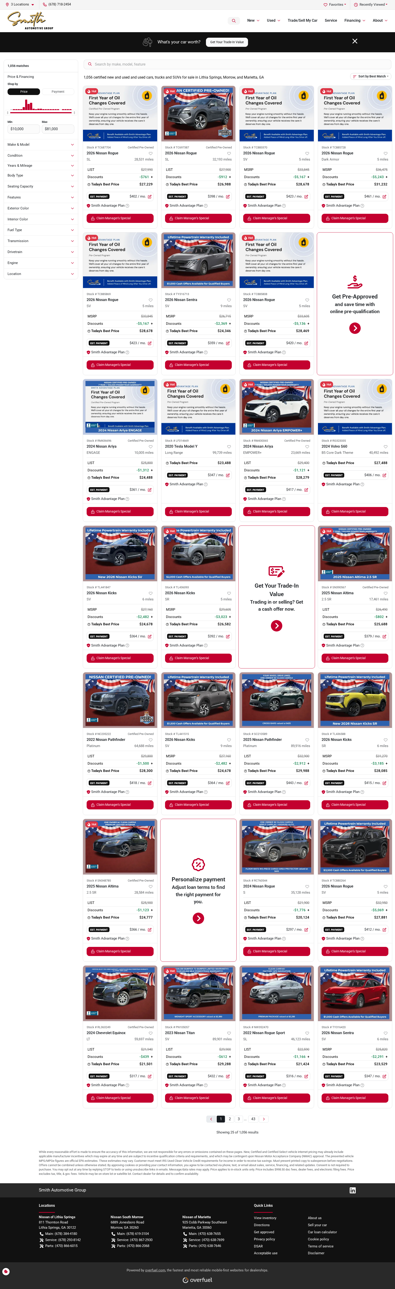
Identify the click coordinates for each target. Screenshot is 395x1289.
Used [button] (271, 20)
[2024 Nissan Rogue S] (277, 846)
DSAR (258, 1246)
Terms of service (321, 1246)
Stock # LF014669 (177, 440)
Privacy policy (264, 1239)
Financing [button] (352, 20)
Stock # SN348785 (99, 880)
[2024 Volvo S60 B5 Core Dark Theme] (355, 407)
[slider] (7, 113)
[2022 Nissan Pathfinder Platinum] (120, 700)
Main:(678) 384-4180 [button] (61, 1234)
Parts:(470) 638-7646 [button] (205, 1246)
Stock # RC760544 (255, 880)
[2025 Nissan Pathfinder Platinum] (277, 700)
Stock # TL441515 (177, 734)
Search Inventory (234, 21)
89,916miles (300, 746)
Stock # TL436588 (333, 734)
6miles (148, 599)
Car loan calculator (322, 1232)
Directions (262, 1225)
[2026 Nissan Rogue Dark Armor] (355, 113)
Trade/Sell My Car (303, 20)
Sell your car (317, 1225)
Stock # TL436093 (177, 587)
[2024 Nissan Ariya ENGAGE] (120, 407)
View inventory (265, 1218)
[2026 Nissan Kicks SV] (120, 553)
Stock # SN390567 (334, 587)
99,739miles (222, 453)
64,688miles (144, 746)
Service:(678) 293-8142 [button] (63, 1240)
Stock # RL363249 (98, 1027)
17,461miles (378, 599)
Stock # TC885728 (334, 147)
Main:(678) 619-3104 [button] (133, 1234)
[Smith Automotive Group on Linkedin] (351, 1190)
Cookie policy (318, 1239)
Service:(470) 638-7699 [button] (206, 1240)
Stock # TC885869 (99, 294)
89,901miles (222, 1039)
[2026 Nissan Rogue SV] (277, 113)
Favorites (336, 5)
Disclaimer (316, 1253)
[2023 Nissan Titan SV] (198, 993)
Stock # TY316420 (334, 1027)
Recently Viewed (372, 5)
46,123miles (300, 1039)
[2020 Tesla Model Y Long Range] (198, 407)
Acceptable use (266, 1253)
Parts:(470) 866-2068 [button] (133, 1246)
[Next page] (264, 1119)
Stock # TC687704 (99, 147)
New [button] (251, 20)
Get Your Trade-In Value (227, 42)
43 (253, 1119)
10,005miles (144, 453)
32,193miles (222, 159)
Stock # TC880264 (334, 880)
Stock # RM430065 (255, 440)
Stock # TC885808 (255, 294)
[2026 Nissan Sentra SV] (198, 260)
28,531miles (144, 159)
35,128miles (300, 892)
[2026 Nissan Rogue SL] (120, 113)
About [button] (378, 20)
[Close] (355, 41)
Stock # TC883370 (255, 147)
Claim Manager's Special (113, 218)
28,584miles (144, 892)
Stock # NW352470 (255, 1027)
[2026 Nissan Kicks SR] (198, 553)
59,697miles (144, 1039)
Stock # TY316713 (177, 294)
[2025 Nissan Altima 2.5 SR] (355, 553)
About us (315, 1218)
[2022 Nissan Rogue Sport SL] (277, 993)
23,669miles (300, 453)
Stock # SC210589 (255, 734)
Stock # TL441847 (98, 587)
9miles (226, 306)
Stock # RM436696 (99, 440)
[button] (21, 4)
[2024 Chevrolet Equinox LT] (120, 993)
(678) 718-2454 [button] (59, 4)
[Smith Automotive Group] (30, 20)
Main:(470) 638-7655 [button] (205, 1234)
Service (331, 20)
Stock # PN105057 (177, 1027)
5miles (304, 159)
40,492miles (378, 453)
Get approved (264, 1232)
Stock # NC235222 (99, 734)
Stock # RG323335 (334, 440)
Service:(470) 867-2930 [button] (134, 1240)
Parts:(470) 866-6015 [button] (61, 1246)
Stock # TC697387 (177, 147)
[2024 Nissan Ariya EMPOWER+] (277, 407)
